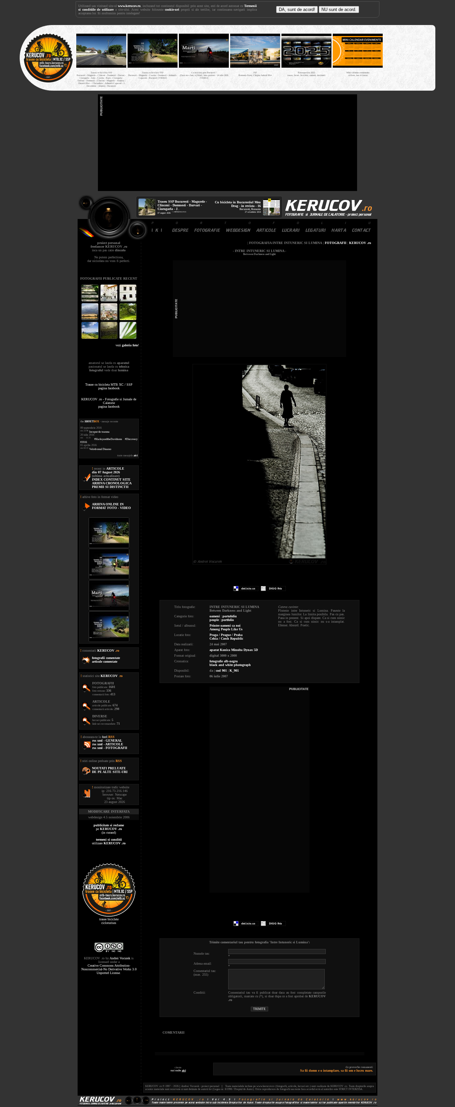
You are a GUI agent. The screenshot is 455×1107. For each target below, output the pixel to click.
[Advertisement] (227, 142)
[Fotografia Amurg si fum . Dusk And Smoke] (109, 338)
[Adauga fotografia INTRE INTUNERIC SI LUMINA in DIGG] (273, 590)
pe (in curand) (109, 828)
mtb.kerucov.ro (180, 212)
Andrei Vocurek (120, 958)
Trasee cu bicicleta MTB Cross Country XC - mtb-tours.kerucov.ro (408, 56)
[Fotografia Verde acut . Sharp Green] (128, 338)
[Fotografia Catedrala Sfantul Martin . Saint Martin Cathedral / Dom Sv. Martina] (109, 319)
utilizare (109, 841)
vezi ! (127, 345)
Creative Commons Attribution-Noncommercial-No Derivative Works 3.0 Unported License (109, 969)
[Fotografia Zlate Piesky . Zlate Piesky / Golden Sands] (90, 319)
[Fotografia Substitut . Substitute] (90, 301)
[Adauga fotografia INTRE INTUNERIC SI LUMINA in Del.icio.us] (246, 590)
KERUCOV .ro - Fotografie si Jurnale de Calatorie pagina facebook (108, 402)
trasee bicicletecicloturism (109, 921)
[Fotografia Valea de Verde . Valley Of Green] (128, 319)
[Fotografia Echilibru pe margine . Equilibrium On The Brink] (90, 338)
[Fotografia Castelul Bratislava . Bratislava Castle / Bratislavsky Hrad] (109, 301)
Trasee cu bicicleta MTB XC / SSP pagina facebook (109, 386)
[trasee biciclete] (48, 82)
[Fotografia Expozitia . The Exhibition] (128, 301)
